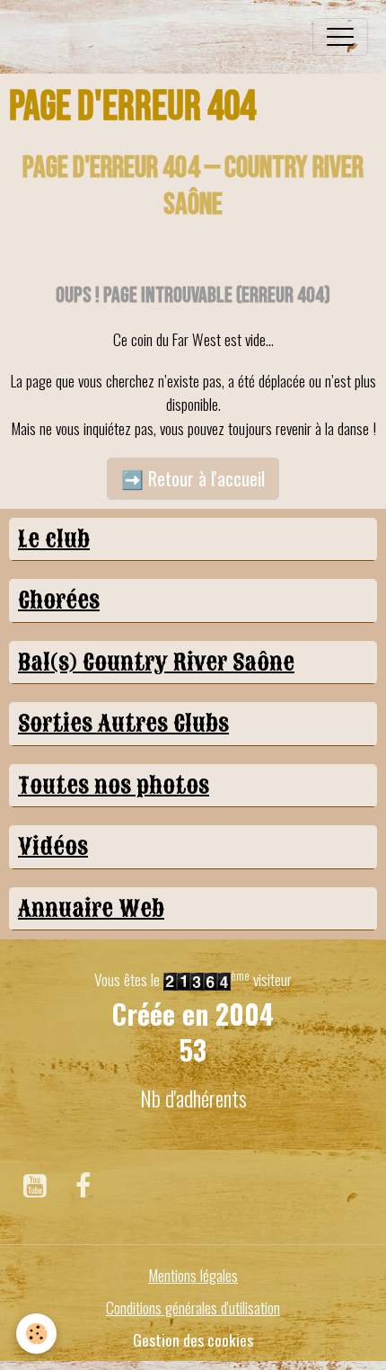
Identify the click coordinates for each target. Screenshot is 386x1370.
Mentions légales (193, 1274)
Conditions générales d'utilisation (193, 1307)
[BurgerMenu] (340, 37)
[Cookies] (36, 1333)
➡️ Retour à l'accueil (193, 478)
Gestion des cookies (193, 1339)
